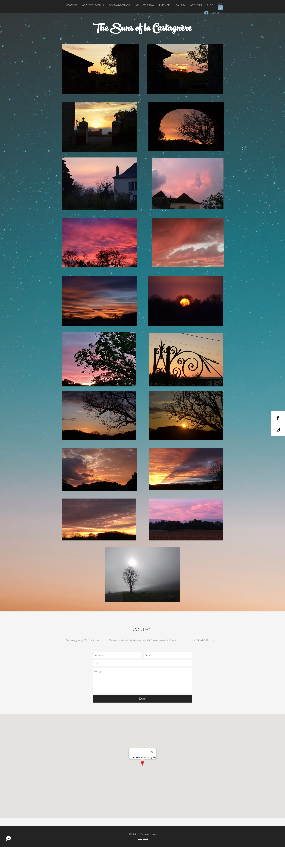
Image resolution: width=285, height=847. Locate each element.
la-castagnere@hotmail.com (82, 640)
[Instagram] (277, 429)
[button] (93, 5)
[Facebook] (277, 417)
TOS (145, 838)
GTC (140, 838)
